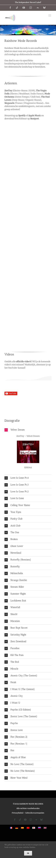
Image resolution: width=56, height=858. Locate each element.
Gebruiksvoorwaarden (34, 813)
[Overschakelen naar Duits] (17, 828)
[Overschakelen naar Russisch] (39, 828)
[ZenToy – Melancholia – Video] (28, 395)
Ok (28, 853)
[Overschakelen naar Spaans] (22, 828)
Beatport (34, 118)
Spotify (22, 115)
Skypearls (9, 103)
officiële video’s (23, 361)
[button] (28, 429)
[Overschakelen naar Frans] (11, 828)
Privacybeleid (17, 813)
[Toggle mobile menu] (50, 15)
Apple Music (34, 115)
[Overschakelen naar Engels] (45, 828)
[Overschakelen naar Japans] (34, 828)
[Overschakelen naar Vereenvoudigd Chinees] (28, 828)
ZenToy (8, 90)
